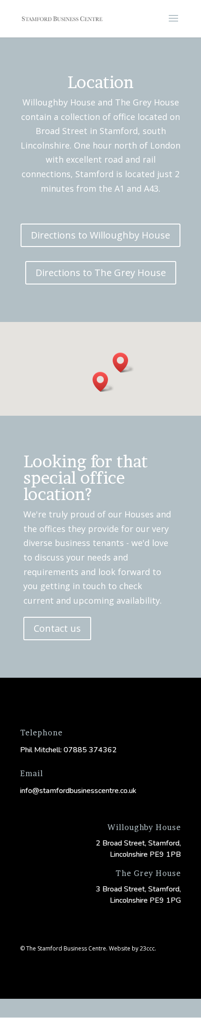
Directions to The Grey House (101, 272)
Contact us (57, 628)
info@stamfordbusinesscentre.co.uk (78, 791)
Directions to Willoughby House (100, 235)
